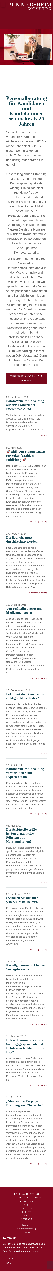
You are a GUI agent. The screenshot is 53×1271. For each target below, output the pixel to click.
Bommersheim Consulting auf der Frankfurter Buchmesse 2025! (25, 405)
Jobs (26, 1205)
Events (26, 1212)
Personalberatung (26, 1194)
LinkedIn (9, 1258)
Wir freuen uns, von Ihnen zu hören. (26, 378)
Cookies (26, 1232)
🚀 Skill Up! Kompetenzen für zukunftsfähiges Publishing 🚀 (25, 455)
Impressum (26, 1225)
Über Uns (26, 1208)
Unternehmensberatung (26, 1197)
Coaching (26, 1201)
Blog (26, 1215)
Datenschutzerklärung (26, 1229)
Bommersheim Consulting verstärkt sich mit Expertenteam (25, 773)
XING (8, 1263)
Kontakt (26, 1219)
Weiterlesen (38, 435)
